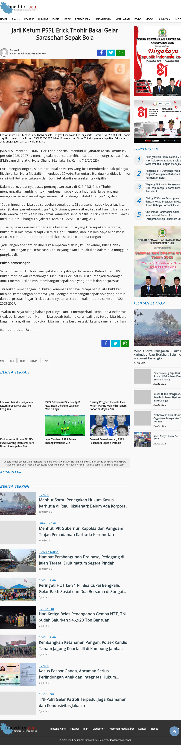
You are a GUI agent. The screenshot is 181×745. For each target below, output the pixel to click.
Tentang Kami (57, 728)
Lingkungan (103, 19)
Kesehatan (123, 19)
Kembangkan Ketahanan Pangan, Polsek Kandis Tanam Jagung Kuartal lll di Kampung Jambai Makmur (83, 648)
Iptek (67, 19)
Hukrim (43, 19)
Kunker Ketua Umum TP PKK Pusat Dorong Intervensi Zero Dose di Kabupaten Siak (17, 443)
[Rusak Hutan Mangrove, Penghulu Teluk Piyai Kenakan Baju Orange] (142, 398)
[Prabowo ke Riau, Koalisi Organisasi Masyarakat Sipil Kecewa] (142, 420)
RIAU (14, 19)
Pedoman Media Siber (121, 728)
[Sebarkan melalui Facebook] (101, 53)
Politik (29, 19)
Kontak (142, 728)
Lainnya (162, 19)
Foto (137, 19)
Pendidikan (82, 19)
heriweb (127, 739)
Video (149, 19)
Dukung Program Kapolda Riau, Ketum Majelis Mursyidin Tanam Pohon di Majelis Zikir (108, 405)
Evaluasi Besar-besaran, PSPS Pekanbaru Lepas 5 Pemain (107, 441)
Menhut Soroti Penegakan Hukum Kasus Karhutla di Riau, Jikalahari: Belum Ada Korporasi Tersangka (84, 506)
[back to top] (174, 731)
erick (22, 360)
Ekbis (55, 19)
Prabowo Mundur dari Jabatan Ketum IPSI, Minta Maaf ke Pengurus (17, 405)
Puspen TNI (46, 608)
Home (3, 19)
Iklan (85, 728)
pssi (12, 360)
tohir (45, 360)
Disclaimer (98, 728)
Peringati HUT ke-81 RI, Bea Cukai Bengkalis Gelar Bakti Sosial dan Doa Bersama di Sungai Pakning (81, 591)
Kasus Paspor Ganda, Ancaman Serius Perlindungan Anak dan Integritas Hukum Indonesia (77, 677)
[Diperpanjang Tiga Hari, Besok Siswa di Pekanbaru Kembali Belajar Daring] (142, 378)
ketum (33, 360)
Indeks (154, 728)
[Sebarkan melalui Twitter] (111, 53)
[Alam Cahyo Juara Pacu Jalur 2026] (142, 441)
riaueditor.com (81, 739)
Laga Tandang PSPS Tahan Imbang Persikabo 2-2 (60, 441)
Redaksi (74, 728)
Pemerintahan (49, 551)
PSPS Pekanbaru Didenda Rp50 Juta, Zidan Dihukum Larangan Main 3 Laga (62, 405)
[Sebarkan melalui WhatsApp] (120, 53)
